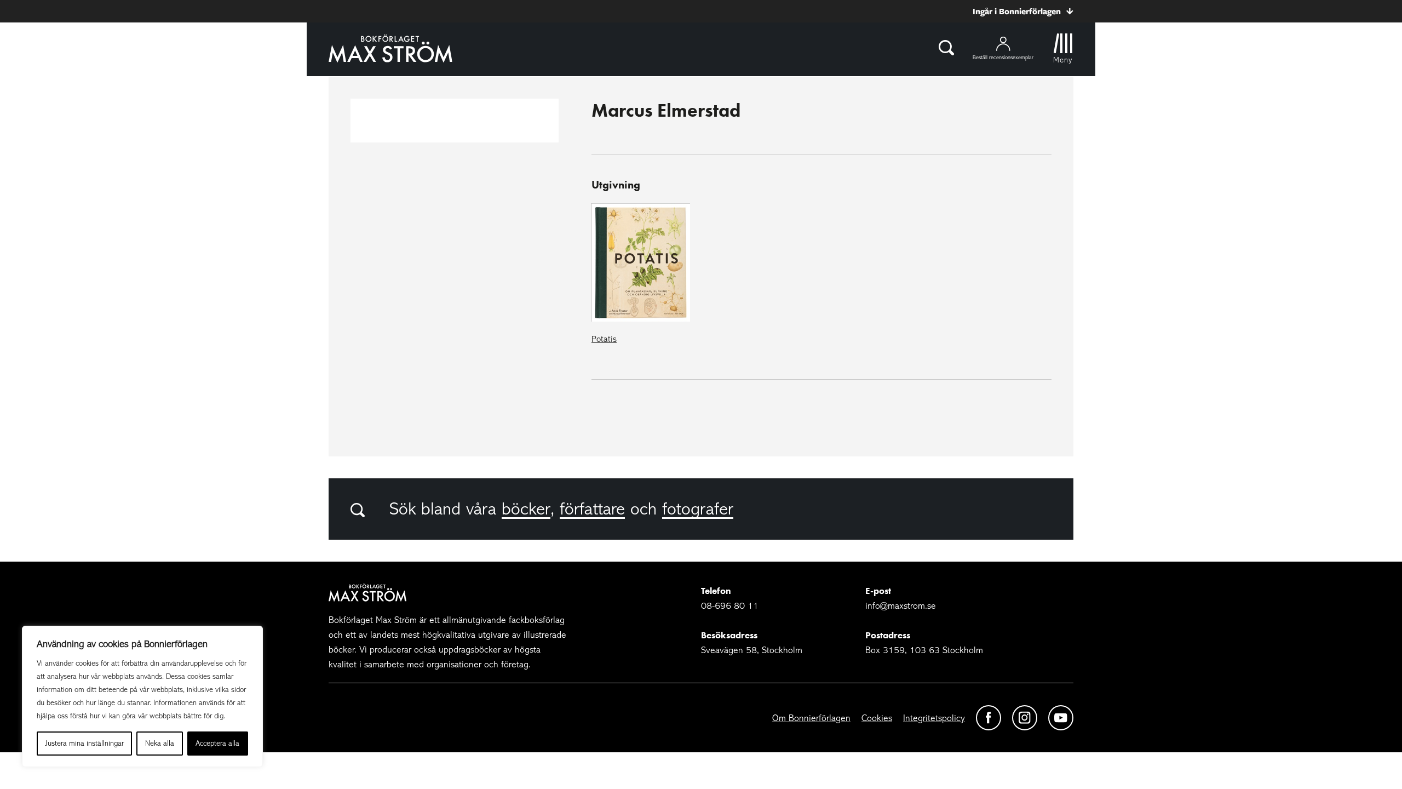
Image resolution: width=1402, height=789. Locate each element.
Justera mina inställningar (84, 743)
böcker (526, 509)
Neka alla (159, 743)
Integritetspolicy (934, 718)
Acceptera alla (217, 743)
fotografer (697, 509)
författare (592, 509)
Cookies (876, 718)
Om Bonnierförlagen (811, 718)
